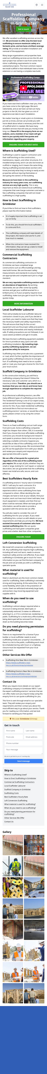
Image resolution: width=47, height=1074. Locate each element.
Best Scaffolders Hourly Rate (16, 797)
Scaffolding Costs (11, 793)
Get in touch (23, 29)
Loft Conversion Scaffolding (15, 800)
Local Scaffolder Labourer (15, 786)
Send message (23, 761)
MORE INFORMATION (23, 303)
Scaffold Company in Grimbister (17, 789)
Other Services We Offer (14, 818)
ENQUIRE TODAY (23, 537)
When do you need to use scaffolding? (20, 808)
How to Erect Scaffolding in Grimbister (20, 778)
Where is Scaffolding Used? (15, 774)
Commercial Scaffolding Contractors (19, 782)
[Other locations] (36, 5)
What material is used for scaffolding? (20, 804)
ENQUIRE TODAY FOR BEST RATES (23, 144)
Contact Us (8, 821)
